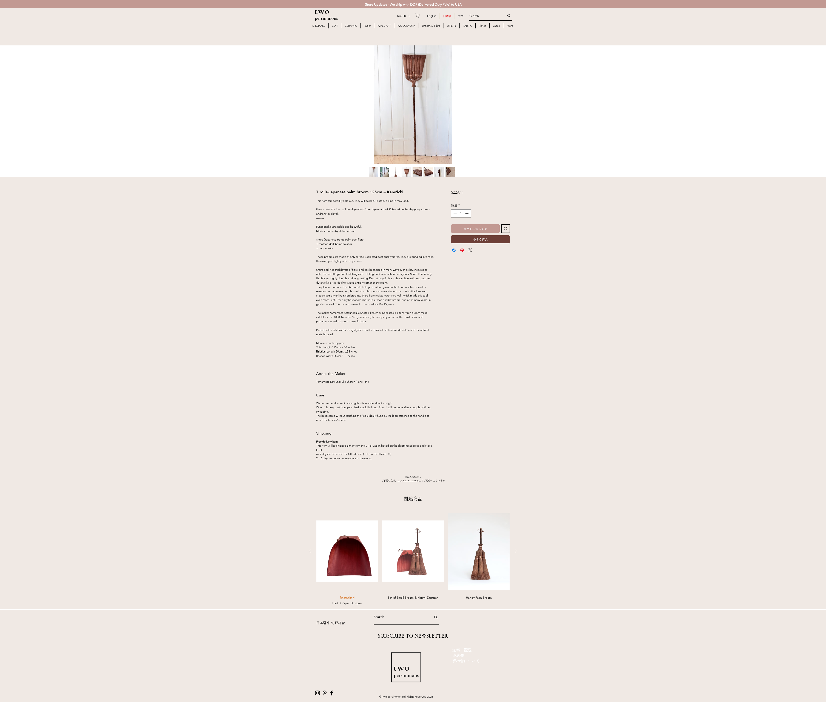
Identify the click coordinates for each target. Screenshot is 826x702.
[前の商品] (310, 551)
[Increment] (467, 213)
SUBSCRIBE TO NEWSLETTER (413, 636)
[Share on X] (470, 250)
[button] (403, 16)
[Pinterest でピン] (462, 250)
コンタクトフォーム (408, 480)
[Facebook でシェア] (453, 250)
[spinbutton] (460, 213)
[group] (413, 557)
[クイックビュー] (347, 551)
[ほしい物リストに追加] (505, 228)
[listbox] (403, 16)
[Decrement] (455, 213)
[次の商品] (515, 551)
